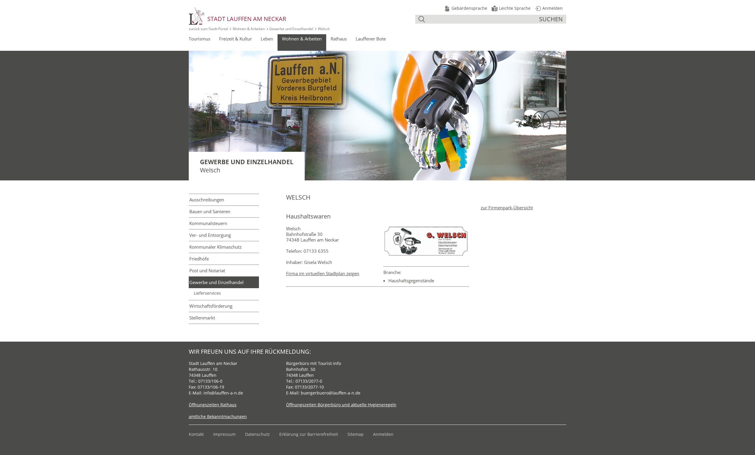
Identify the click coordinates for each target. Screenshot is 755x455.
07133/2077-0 (309, 381)
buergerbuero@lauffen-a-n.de (330, 393)
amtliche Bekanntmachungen (218, 416)
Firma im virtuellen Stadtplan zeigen (322, 273)
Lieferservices (207, 293)
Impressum (224, 434)
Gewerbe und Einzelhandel (291, 28)
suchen (551, 19)
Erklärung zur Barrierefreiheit (308, 434)
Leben (267, 39)
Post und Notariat (207, 270)
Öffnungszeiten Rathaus (213, 404)
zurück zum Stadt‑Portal (208, 28)
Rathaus (339, 39)
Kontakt (196, 434)
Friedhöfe (199, 259)
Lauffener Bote (371, 39)
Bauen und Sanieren (209, 211)
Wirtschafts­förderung (210, 306)
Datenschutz (257, 434)
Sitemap (355, 434)
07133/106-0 (210, 381)
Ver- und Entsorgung (210, 235)
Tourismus (199, 39)
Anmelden (383, 434)
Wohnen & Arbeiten (249, 28)
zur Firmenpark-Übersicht (507, 208)
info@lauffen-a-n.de (223, 393)
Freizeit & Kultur (235, 39)
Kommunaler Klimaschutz (215, 247)
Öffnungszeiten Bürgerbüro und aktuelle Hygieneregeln (341, 404)
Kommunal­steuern (208, 223)
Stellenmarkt (202, 318)
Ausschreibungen (206, 200)
